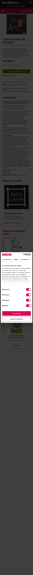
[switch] (28, 294)
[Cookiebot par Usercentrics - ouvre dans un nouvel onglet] (23, 255)
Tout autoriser (16, 313)
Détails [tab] (16, 259)
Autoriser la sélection (16, 319)
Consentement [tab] (6, 259)
